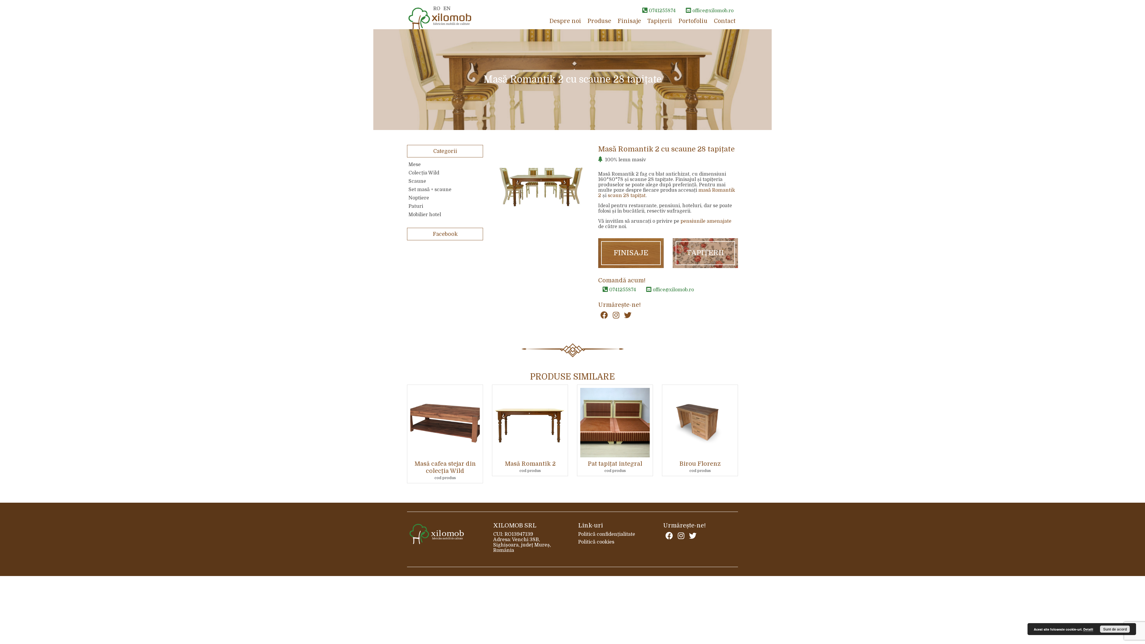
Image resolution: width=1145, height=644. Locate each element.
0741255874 (622, 289)
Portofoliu (693, 21)
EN (447, 8)
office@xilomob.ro (673, 289)
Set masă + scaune (430, 189)
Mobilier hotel (425, 214)
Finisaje (629, 21)
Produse (599, 21)
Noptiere (419, 198)
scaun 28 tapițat (627, 195)
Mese (415, 164)
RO (436, 8)
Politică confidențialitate (606, 534)
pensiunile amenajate (705, 221)
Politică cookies (596, 542)
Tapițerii (659, 21)
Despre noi (565, 21)
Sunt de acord (1115, 629)
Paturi (416, 206)
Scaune (417, 181)
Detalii (1088, 629)
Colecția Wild (424, 173)
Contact (725, 21)
